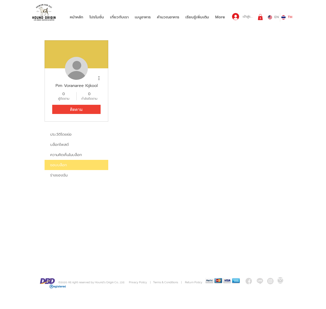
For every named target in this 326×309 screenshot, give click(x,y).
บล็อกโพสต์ (59, 144)
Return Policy (193, 282)
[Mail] (280, 280)
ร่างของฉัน (58, 175)
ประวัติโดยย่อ (61, 134)
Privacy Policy (138, 282)
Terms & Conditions (165, 282)
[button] (260, 17)
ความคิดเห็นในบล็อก (66, 155)
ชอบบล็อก (58, 165)
